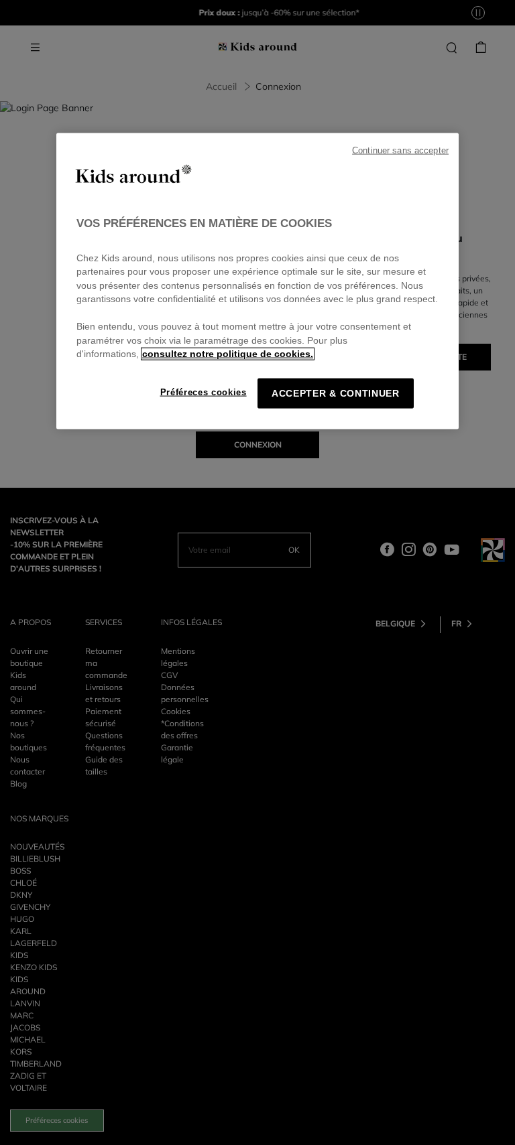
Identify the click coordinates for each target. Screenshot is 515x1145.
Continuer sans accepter (400, 150)
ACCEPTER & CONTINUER (336, 393)
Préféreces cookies (203, 392)
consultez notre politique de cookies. (227, 354)
